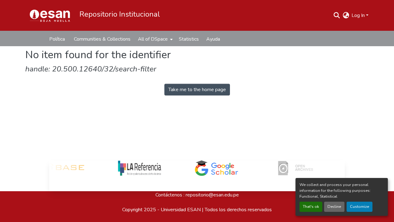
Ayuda (213, 39)
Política (57, 39)
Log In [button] (359, 15)
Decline (334, 206)
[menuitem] (155, 39)
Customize (359, 206)
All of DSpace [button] (153, 39)
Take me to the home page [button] (197, 89)
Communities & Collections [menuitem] (102, 39)
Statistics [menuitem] (189, 39)
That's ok (311, 206)
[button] (49, 15)
